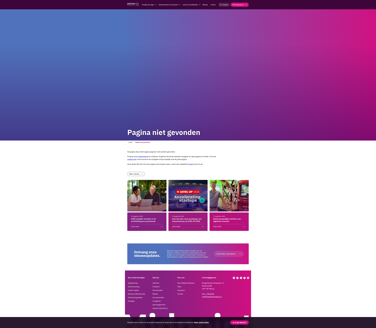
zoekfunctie (131, 159)
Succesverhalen (158, 297)
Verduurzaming (133, 287)
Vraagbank (157, 301)
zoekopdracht (143, 156)
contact (190, 164)
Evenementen (158, 290)
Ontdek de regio (148, 5)
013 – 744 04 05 (208, 294)
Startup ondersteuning (136, 294)
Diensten (156, 283)
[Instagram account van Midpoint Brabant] (237, 278)
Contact (180, 294)
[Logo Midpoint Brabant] (133, 5)
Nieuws (205, 5)
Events (213, 5)
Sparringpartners (159, 305)
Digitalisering (133, 283)
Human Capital (133, 290)
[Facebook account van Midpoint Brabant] (241, 278)
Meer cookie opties (201, 322)
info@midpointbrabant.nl (212, 297)
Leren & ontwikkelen (190, 5)
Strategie (131, 301)
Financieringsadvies (135, 297)
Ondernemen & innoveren (168, 5)
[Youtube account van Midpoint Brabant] (248, 278)
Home (130, 142)
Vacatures (181, 290)
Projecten (156, 287)
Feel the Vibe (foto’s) (160, 308)
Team (179, 287)
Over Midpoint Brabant (185, 283)
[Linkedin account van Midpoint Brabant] (234, 278)
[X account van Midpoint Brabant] (244, 278)
